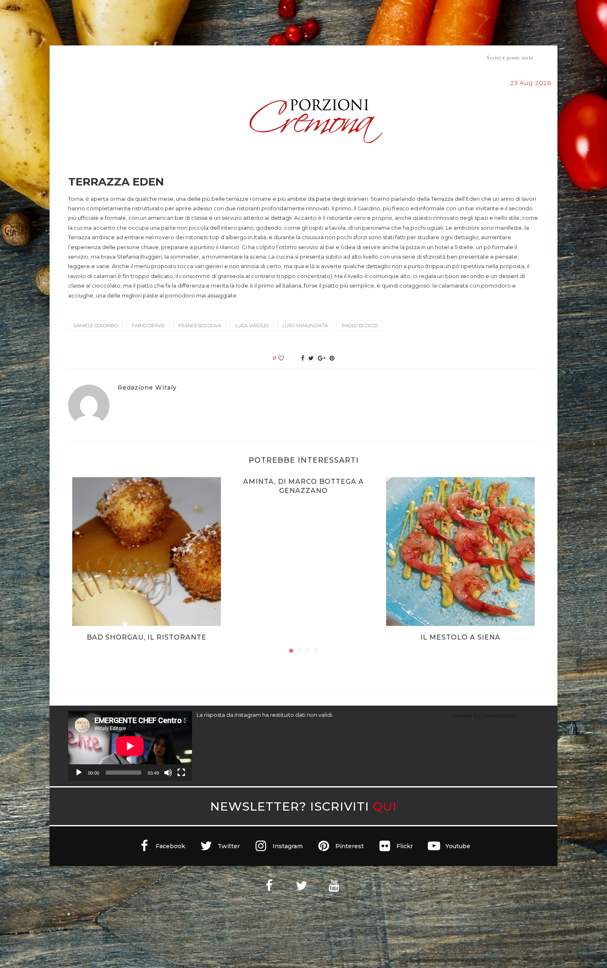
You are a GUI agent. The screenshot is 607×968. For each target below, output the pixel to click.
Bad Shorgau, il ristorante (146, 637)
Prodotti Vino (280, 57)
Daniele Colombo (96, 325)
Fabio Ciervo (148, 325)
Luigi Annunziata (305, 325)
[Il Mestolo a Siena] (460, 551)
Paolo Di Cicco (360, 325)
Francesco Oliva (199, 325)
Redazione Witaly (147, 388)
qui (385, 806)
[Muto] (168, 772)
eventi (159, 58)
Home (63, 57)
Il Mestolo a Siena (460, 637)
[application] (130, 746)
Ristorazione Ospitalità (217, 57)
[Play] (79, 772)
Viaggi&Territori (331, 57)
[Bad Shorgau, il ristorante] (146, 551)
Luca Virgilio (251, 325)
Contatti (401, 57)
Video (372, 57)
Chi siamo (93, 58)
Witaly (131, 57)
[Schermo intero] (181, 772)
